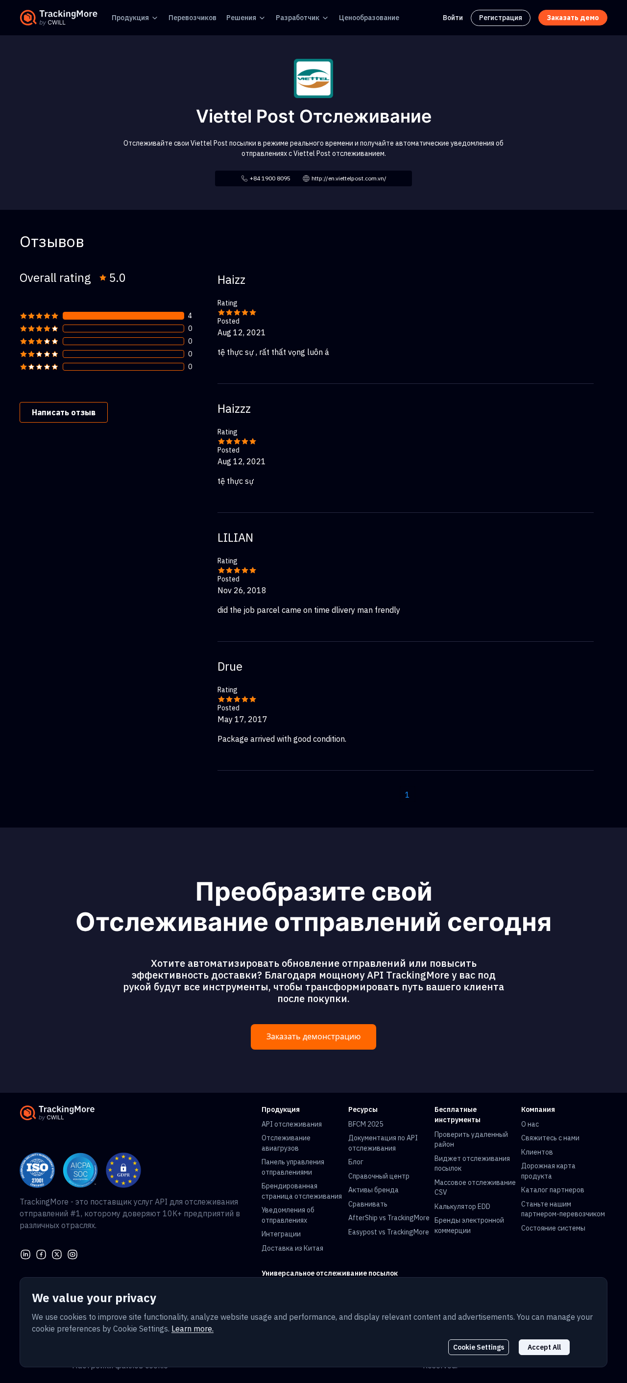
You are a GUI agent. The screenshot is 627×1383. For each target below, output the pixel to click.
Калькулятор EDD (462, 1206)
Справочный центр (379, 1176)
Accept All (544, 1347)
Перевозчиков (193, 17)
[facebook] (41, 1253)
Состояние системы (553, 1228)
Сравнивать (367, 1204)
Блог (355, 1161)
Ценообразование (369, 17)
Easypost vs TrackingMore (388, 1232)
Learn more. (192, 1328)
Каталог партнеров (552, 1189)
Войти (453, 17)
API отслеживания (292, 1124)
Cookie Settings (478, 1347)
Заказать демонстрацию (313, 1036)
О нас (530, 1124)
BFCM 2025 (365, 1124)
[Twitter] (57, 1253)
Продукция (130, 17)
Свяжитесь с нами (550, 1137)
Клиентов (537, 1152)
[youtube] (72, 1253)
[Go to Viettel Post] (313, 77)
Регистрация (500, 17)
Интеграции (281, 1234)
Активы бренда (373, 1189)
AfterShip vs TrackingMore (389, 1217)
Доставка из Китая (292, 1248)
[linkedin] (25, 1253)
